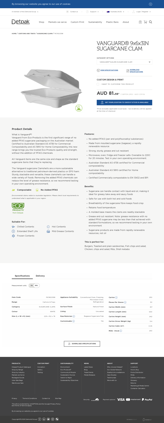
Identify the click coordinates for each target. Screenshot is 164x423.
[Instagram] (52, 419)
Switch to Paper (66, 377)
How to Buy (135, 369)
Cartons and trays (26, 33)
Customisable (66, 321)
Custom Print (43, 363)
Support (134, 363)
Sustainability (66, 363)
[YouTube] (48, 419)
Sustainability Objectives (69, 380)
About (110, 363)
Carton (112, 297)
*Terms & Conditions (29, 398)
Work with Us (112, 380)
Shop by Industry (18, 372)
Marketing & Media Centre (140, 385)
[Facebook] (39, 419)
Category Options (105, 58)
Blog (86, 369)
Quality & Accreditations (116, 372)
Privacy (14, 398)
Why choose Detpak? (114, 367)
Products (16, 363)
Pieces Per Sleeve (116, 302)
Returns (133, 383)
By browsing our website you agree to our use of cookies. (33, 411)
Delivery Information (138, 377)
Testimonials (111, 377)
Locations (134, 367)
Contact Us (46, 398)
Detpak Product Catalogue (21, 367)
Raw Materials (66, 316)
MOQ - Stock (114, 331)
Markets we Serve (18, 375)
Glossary (134, 380)
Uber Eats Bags (17, 380)
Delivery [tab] (40, 276)
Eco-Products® (65, 369)
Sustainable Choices (67, 375)
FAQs (133, 375)
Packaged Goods (18, 377)
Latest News (88, 367)
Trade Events (88, 372)
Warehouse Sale (17, 383)
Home (14, 33)
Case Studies (111, 375)
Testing (40, 372)
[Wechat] (57, 419)
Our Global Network (114, 369)
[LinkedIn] (43, 419)
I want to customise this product (117, 84)
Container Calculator (138, 388)
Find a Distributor (137, 372)
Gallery (40, 369)
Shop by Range (17, 369)
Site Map (58, 398)
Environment (65, 367)
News (86, 363)
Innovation (41, 367)
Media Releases (89, 375)
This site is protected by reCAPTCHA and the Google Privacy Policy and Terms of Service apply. (36, 404)
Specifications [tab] (22, 276)
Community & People (68, 372)
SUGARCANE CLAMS (45, 33)
